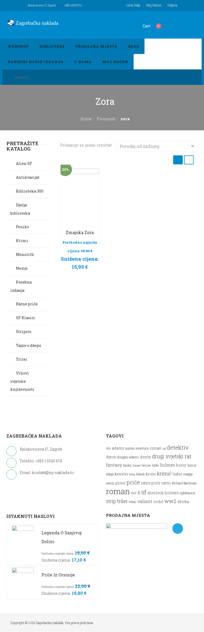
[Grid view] (178, 159)
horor (181, 465)
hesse (146, 465)
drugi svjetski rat (171, 456)
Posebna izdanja (21, 286)
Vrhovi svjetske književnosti (22, 381)
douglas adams (128, 457)
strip (111, 501)
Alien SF (24, 163)
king (132, 474)
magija (188, 474)
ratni (166, 482)
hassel (137, 465)
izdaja (110, 474)
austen (130, 448)
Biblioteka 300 (29, 191)
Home (86, 118)
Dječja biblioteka (20, 209)
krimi (151, 473)
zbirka (183, 501)
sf (143, 492)
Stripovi (24, 331)
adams (118, 448)
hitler (155, 465)
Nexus (22, 268)
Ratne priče (27, 303)
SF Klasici (25, 317)
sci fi (135, 492)
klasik (140, 474)
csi (164, 448)
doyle (145, 456)
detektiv (178, 447)
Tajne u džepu (28, 345)
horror (192, 465)
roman (118, 491)
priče (133, 482)
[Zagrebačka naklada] (33, 23)
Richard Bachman (184, 483)
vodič (158, 501)
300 (108, 448)
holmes (167, 465)
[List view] (189, 159)
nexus (110, 483)
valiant (144, 501)
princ (121, 482)
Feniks (22, 226)
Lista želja (133, 5)
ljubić (177, 474)
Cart (147, 25)
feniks (127, 465)
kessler (121, 473)
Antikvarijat (28, 177)
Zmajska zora (80, 232)
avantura (142, 448)
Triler (21, 359)
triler (122, 501)
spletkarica (187, 493)
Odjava (172, 5)
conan (156, 448)
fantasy (114, 465)
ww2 (170, 501)
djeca (111, 456)
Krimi (22, 240)
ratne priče (150, 483)
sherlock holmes (163, 492)
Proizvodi (106, 118)
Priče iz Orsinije (58, 574)
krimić (164, 473)
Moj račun (154, 5)
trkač (132, 502)
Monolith (25, 254)
